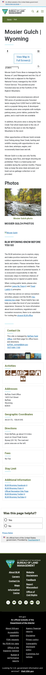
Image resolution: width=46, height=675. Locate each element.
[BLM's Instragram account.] (26, 602)
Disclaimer (30, 635)
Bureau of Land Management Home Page (17, 11)
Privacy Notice (7, 533)
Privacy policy (32, 639)
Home (9, 19)
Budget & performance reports (13, 658)
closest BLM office (25, 315)
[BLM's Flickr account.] (32, 602)
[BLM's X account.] (8, 602)
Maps (17, 585)
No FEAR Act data (11, 643)
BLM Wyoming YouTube (14, 497)
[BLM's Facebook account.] (20, 602)
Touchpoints (33, 539)
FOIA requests (12, 639)
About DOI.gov (12, 628)
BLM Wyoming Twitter (14, 494)
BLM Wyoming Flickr (13, 488)
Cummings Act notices (32, 655)
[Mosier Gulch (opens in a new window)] (11, 232)
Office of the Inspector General (11, 649)
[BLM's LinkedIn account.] (38, 602)
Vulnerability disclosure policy (31, 646)
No (9, 526)
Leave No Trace (18, 286)
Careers (16, 576)
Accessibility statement (13, 634)
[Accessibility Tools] (37, 11)
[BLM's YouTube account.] (14, 602)
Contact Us (14, 581)
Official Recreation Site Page (16, 491)
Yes (10, 520)
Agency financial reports (33, 630)
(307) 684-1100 (13, 347)
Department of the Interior (22, 623)
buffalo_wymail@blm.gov (17, 345)
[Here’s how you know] (23, 3)
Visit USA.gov (27, 671)
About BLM (14, 572)
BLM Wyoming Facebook (15, 485)
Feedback (31, 580)
